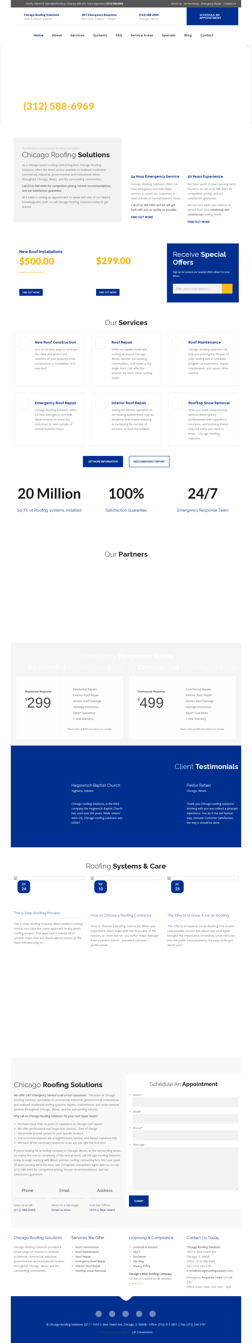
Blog (188, 35)
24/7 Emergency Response (99, 15)
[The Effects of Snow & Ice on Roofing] (202, 893)
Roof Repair (122, 342)
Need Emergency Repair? (149, 461)
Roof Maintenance (204, 342)
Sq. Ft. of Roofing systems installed (49, 510)
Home (38, 35)
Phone (138, 1128)
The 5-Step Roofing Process (37, 913)
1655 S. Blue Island (102, 1210)
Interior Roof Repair (129, 403)
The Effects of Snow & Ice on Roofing (198, 915)
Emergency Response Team (202, 510)
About (57, 35)
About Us (176, 3)
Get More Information (103, 461)
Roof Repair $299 (75, 667)
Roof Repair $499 (187, 667)
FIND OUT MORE (142, 217)
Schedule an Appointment (210, 16)
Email (137, 1111)
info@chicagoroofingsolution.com (211, 1271)
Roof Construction (87, 1247)
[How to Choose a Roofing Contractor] (126, 893)
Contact (206, 35)
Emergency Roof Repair (55, 403)
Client (206, 766)
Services (77, 35)
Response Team (212, 1277)
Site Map (138, 1261)
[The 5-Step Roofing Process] (49, 891)
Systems (100, 35)
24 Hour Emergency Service (155, 176)
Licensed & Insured (145, 1247)
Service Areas (191, 3)
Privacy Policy (141, 1266)
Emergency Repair (211, 3)
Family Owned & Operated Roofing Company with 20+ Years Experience (74, 3)
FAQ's (136, 1252)
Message (139, 1144)
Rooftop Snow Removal (209, 403)
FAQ (119, 35)
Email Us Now (61, 1210)
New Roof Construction (55, 342)
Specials (169, 35)
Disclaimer (140, 1256)
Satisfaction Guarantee (126, 510)
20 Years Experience (205, 176)
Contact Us (230, 3)
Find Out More (31, 292)
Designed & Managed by (115, 1332)
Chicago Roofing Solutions (41, 15)
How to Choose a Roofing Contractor (121, 915)
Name (137, 1095)
